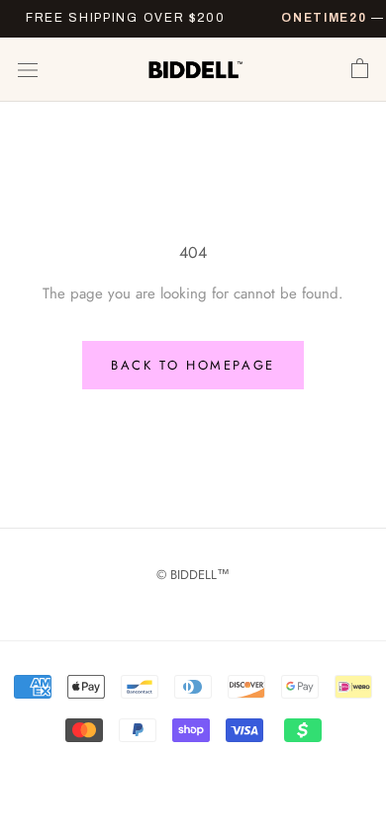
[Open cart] (359, 69)
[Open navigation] (28, 70)
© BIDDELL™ (193, 574)
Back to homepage (193, 365)
